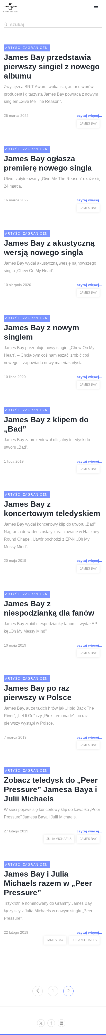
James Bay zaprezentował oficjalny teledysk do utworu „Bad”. (47, 443)
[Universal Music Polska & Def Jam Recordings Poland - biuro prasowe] (10, 12)
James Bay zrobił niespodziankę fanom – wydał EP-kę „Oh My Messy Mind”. (51, 627)
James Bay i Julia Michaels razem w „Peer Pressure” (48, 883)
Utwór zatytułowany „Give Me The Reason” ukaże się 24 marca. (52, 182)
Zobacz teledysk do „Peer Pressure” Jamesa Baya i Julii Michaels (51, 789)
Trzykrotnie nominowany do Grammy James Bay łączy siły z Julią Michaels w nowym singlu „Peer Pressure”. (48, 911)
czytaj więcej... (89, 115)
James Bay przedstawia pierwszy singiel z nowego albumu (52, 66)
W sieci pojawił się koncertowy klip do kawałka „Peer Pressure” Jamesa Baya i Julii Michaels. (52, 813)
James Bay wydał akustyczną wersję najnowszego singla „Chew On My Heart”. (50, 267)
